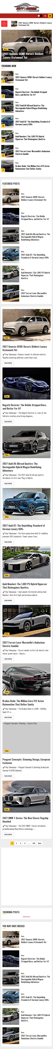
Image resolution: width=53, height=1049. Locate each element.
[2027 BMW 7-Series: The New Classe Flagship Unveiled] (26, 796)
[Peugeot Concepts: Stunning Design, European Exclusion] (26, 738)
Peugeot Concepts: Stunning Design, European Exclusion (26, 761)
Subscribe (50, 16)
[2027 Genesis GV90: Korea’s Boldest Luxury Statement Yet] (7, 77)
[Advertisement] (26, 876)
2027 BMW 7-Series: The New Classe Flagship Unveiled (25, 819)
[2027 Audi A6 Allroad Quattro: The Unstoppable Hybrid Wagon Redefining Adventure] (7, 107)
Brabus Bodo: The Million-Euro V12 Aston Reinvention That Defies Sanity (32, 167)
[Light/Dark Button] (40, 16)
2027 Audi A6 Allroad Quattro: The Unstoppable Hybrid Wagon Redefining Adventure (31, 108)
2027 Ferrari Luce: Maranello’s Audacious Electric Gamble (32, 152)
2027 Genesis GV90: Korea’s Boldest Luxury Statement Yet (23, 55)
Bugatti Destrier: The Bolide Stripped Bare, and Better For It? (31, 93)
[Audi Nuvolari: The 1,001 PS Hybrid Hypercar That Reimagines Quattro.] (7, 136)
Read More (8, 363)
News (5, 49)
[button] (45, 15)
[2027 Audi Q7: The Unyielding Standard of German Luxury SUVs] (7, 121)
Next (39, 843)
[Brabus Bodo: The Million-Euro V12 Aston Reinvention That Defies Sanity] (7, 166)
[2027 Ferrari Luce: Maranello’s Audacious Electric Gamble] (7, 151)
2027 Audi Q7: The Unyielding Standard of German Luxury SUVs (32, 123)
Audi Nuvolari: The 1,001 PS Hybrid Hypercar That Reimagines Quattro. (30, 138)
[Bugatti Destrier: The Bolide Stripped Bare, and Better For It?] (7, 92)
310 (34, 843)
